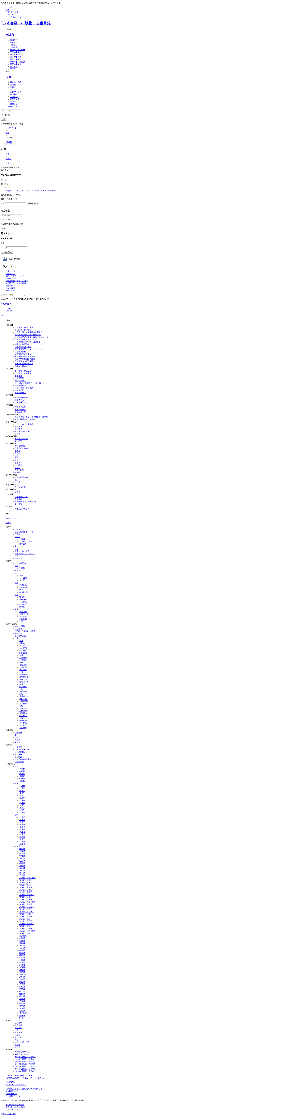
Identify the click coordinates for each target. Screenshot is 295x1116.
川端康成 (23, 658)
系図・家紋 (19, 470)
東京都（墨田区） (26, 892)
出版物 (10, 34)
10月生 (22, 808)
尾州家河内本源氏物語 (24, 361)
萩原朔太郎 (24, 696)
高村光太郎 (24, 677)
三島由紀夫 (24, 711)
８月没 (22, 834)
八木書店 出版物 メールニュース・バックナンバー (26, 1078)
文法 (16, 546)
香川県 (22, 991)
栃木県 (22, 868)
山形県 (22, 861)
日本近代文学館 (21, 497)
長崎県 (22, 1004)
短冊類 (22, 781)
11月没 (22, 841)
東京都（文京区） (26, 887)
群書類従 (18, 376)
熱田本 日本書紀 (22, 366)
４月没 (22, 825)
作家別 (17, 638)
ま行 (21, 706)
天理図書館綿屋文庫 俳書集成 (28, 335)
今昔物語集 (24, 592)
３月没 (22, 822)
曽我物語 (23, 604)
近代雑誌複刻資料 (17, 50)
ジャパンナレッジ (13, 1109)
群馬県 (22, 870)
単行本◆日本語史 (17, 62)
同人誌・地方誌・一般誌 (25, 631)
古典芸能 (14, 94)
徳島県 (22, 989)
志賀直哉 (23, 667)
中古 (16, 583)
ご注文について (12, 12)
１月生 (22, 786)
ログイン (9, 14)
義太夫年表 (19, 400)
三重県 (22, 960)
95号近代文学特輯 (22, 1054)
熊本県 (22, 1006)
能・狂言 (18, 441)
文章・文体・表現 (22, 551)
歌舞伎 (17, 742)
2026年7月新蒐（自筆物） (25, 1069)
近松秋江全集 (20, 412)
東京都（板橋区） (26, 916)
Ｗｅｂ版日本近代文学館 (25, 419)
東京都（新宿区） (26, 885)
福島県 (22, 863)
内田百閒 (23, 653)
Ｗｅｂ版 (14, 67)
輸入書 (17, 451)
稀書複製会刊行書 (22, 750)
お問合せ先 (10, 290)
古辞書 (22, 539)
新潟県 (22, 943)
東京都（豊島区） (26, 912)
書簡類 (22, 771)
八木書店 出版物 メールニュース (19, 1075)
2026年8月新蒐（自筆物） (25, 1071)
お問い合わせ (11, 1094)
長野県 (22, 941)
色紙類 (22, 779)
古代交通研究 (20, 446)
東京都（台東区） (26, 890)
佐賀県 (22, 1001)
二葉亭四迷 (24, 701)
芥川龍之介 (24, 646)
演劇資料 (14, 45)
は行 (21, 694)
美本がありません (22, 509)
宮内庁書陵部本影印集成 (25, 356)
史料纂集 (18, 504)
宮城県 (22, 856)
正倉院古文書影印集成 (24, 327)
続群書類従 (19, 378)
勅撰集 (22, 568)
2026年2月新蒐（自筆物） (25, 1057)
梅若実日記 (19, 390)
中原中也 (23, 689)
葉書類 (22, 774)
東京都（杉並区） (26, 907)
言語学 (13, 85)
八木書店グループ (13, 1096)
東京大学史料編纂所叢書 (25, 359)
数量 (3, 203)
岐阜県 (22, 953)
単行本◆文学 (15, 52)
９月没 (22, 837)
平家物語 (51, 191)
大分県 (22, 1008)
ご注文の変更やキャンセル (17, 281)
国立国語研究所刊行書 (24, 532)
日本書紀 (23, 578)
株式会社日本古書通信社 (16, 1107)
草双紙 (17, 1035)
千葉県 (22, 875)
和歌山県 (23, 974)
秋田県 (22, 858)
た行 (21, 672)
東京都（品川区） (26, 895)
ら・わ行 (23, 725)
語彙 (16, 549)
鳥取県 (22, 977)
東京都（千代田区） (27, 878)
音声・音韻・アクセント (25, 554)
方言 (16, 556)
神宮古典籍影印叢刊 (23, 344)
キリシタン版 (20, 487)
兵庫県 (22, 970)
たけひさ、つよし (13, 191)
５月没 (22, 827)
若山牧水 (23, 728)
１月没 (22, 817)
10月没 (22, 839)
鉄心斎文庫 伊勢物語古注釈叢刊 (28, 332)
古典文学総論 (20, 563)
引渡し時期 (10, 288)
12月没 (22, 844)
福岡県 (22, 999)
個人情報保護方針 (13, 1091)
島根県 (22, 979)
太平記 (22, 607)
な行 (21, 684)
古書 (8, 76)
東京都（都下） (25, 933)
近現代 (17, 463)
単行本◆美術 (15, 64)
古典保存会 (19, 754)
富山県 (22, 945)
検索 (7, 10)
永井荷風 (23, 687)
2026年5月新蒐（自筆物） (25, 1064)
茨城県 (22, 866)
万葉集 (17, 571)
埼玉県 (22, 873)
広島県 (22, 984)
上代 (16, 573)
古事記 (22, 575)
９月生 (22, 805)
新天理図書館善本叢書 (24, 364)
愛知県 (22, 958)
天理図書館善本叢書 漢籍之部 (28, 342)
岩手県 (22, 854)
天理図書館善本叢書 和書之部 (28, 339)
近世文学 (18, 427)
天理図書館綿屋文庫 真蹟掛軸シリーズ (31, 337)
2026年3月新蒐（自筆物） (25, 1059)
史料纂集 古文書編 (23, 373)
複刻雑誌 (18, 629)
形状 (16, 766)
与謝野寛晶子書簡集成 (24, 388)
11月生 (22, 810)
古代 (16, 456)
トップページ (11, 128)
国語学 (13, 87)
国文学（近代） (16, 92)
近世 (16, 460)
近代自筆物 (14, 99)
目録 (16, 480)
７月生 (22, 800)
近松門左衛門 (24, 614)
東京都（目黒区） (26, 899)
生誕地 (17, 846)
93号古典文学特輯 (22, 1052)
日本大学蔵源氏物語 (23, 347)
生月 (16, 783)
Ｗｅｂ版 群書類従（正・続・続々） (30, 383)
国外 (21, 1018)
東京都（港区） (25, 883)
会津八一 (23, 643)
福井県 (22, 950)
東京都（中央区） (26, 880)
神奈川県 (23, 936)
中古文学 (18, 1025)
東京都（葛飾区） (26, 926)
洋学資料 (23, 544)
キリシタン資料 (25, 542)
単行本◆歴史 (15, 57)
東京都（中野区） (26, 909)
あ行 (21, 641)
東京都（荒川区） (26, 924)
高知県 (22, 996)
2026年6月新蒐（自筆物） (25, 1066)
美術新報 (18, 499)
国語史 (17, 537)
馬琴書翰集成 (20, 385)
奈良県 (22, 972)
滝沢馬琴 (23, 616)
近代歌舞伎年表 (21, 398)
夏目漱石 (23, 691)
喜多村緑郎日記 (21, 402)
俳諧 (21, 621)
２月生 (22, 788)
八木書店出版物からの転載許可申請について (24, 1089)
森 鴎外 (23, 716)
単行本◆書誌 (15, 59)
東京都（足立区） (26, 921)
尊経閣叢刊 (19, 757)
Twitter (8, 308)
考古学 (17, 453)
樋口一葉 (23, 699)
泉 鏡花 (23, 650)
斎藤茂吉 (23, 665)
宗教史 (17, 468)
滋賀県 (22, 962)
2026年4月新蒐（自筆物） (25, 1062)
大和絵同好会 (20, 752)
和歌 (16, 566)
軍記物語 (35, 191)
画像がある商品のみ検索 (13, 124)
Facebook (9, 311)
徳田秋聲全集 (20, 410)
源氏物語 (23, 587)
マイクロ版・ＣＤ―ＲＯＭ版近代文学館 (31, 417)
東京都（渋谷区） (26, 904)
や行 (21, 718)
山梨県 (22, 938)
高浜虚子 (23, 675)
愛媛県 (22, 994)
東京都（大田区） (26, 897)
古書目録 (14, 104)
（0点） (14, 17)
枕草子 (22, 590)
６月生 (22, 798)
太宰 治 (23, 679)
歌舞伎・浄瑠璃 (21, 439)
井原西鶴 (23, 612)
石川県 (22, 948)
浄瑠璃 (17, 740)
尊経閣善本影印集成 (23, 330)
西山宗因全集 (20, 393)
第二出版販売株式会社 (15, 1105)
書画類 (22, 776)
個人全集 (18, 633)
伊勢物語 (23, 585)
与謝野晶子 (24, 723)
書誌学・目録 (15, 82)
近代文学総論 (20, 636)
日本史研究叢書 (21, 448)
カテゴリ (9, 7)
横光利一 (23, 721)
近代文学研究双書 (22, 431)
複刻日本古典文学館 (23, 759)
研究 (28, 191)
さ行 (21, 662)
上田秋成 (23, 619)
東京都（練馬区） (26, 914)
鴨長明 (22, 597)
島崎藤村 (23, 670)
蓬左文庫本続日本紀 (23, 354)
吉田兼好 (23, 600)
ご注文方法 (10, 274)
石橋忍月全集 (20, 407)
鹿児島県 (23, 1013)
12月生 (22, 812)
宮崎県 (22, 1011)
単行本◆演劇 (15, 55)
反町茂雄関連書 (21, 477)
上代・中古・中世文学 (24, 424)
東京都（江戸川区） (27, 931)
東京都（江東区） (26, 929)
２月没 (22, 820)
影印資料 (14, 40)
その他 (17, 434)
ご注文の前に (11, 271)
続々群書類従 (20, 381)
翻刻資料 (14, 42)
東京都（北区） (25, 919)
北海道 (22, 849)
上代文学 (18, 1023)
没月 (16, 815)
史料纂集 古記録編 (23, 371)
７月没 (22, 832)
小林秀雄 (23, 660)
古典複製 (14, 97)
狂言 (16, 737)
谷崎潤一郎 (24, 682)
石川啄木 (23, 648)
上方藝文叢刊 (20, 352)
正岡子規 (23, 708)
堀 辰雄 (23, 704)
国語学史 (18, 534)
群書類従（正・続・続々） (26, 502)
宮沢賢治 (23, 713)
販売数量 (9, 286)
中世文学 (18, 1028)
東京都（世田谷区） (27, 902)
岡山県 (22, 982)
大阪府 (22, 967)
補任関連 (18, 465)
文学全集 (14, 47)
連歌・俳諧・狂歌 (22, 1042)
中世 (7, 163)
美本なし (14, 69)
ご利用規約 (10, 1082)
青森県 (22, 851)
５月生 (22, 795)
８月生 (22, 803)
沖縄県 (22, 1016)
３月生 (22, 791)
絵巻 (16, 1030)
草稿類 (22, 769)
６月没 (22, 829)
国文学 (13, 89)
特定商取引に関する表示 (16, 283)
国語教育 (18, 558)
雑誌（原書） (20, 626)
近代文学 (18, 429)
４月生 (22, 793)
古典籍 (13, 102)
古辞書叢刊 (19, 762)
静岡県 (22, 955)
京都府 (22, 965)
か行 (21, 655)
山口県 (22, 987)
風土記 (22, 580)
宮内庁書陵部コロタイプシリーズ (28, 349)
